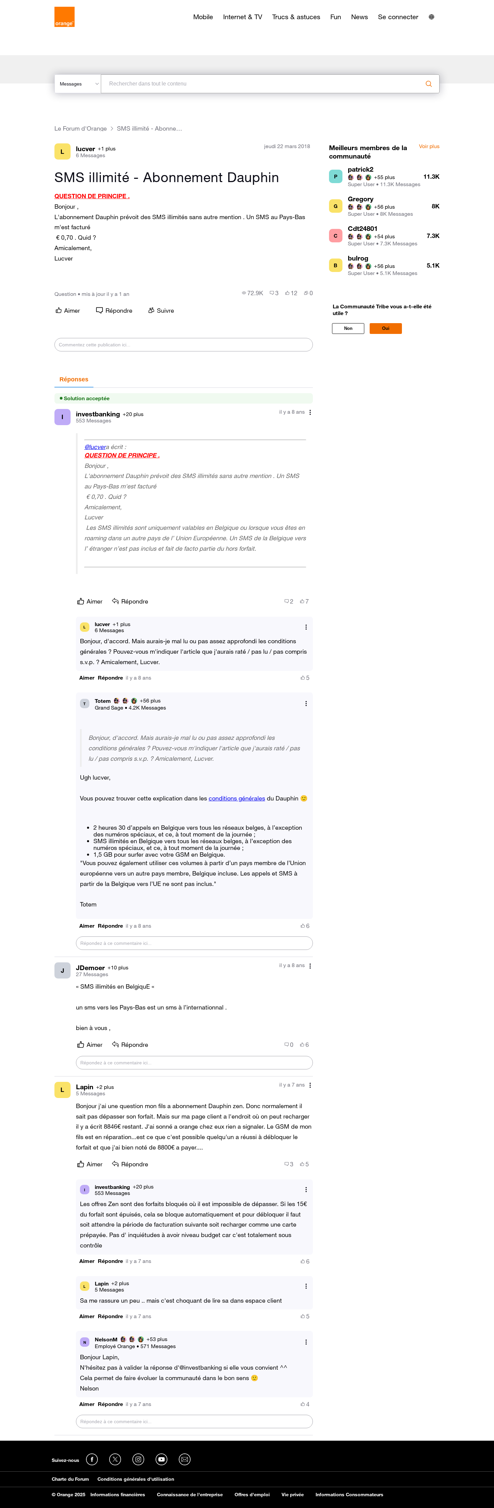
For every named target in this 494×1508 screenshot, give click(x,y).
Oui (385, 328)
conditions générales (237, 798)
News (359, 17)
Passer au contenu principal (35, 5)
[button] (86, 678)
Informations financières (117, 1495)
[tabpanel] (183, 912)
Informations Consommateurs (349, 1495)
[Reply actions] (306, 627)
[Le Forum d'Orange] (64, 17)
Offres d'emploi (252, 1495)
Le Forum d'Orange (80, 128)
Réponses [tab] (73, 379)
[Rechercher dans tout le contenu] (428, 83)
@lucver (95, 446)
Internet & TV (242, 17)
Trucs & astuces (296, 17)
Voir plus (429, 146)
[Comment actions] (310, 412)
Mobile (203, 17)
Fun (335, 17)
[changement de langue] (431, 17)
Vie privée (293, 1495)
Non (348, 328)
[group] (252, 292)
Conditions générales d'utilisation (135, 1479)
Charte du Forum (70, 1479)
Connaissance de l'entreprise (190, 1495)
